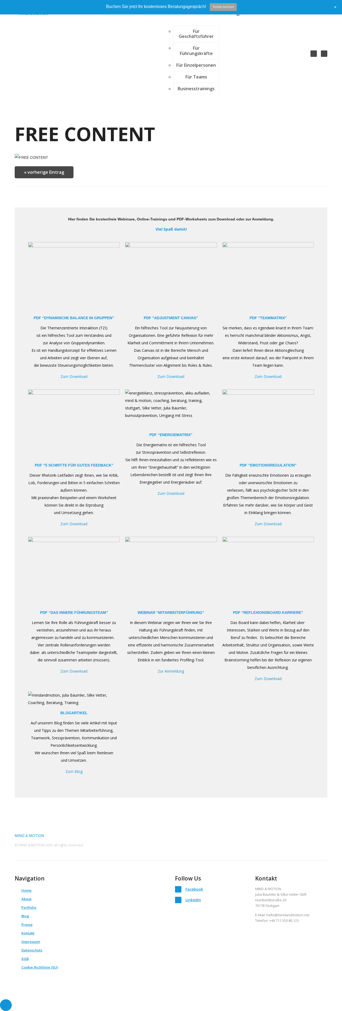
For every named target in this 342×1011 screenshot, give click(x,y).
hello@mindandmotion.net (287, 915)
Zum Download (268, 678)
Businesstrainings (196, 89)
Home (26, 890)
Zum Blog (74, 771)
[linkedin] (324, 53)
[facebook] (313, 53)
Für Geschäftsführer (196, 33)
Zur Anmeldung (171, 671)
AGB (25, 958)
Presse (27, 924)
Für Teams (196, 77)
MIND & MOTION (29, 836)
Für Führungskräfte (196, 50)
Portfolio (28, 907)
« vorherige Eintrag (44, 172)
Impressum (30, 941)
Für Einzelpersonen (196, 65)
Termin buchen (223, 7)
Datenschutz (31, 950)
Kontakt (27, 933)
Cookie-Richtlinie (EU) (39, 967)
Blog (25, 916)
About (26, 899)
